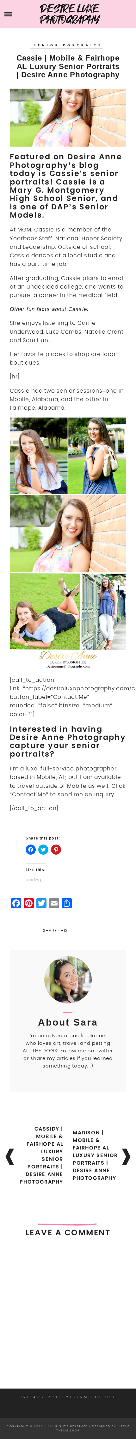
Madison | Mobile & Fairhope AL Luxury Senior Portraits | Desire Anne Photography (95, 1155)
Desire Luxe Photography (69, 14)
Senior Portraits (68, 45)
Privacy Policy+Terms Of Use (68, 1397)
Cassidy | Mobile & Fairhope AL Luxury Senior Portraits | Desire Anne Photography (41, 1155)
